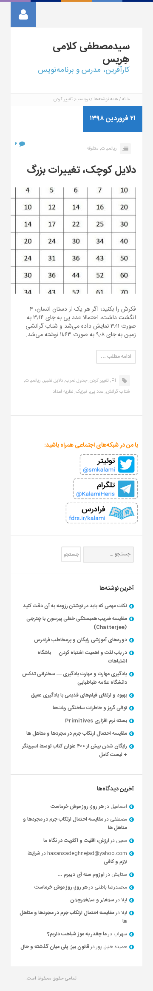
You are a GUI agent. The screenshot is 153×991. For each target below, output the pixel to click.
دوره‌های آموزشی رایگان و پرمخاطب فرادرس (80, 640)
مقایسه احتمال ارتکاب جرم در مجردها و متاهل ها (76, 733)
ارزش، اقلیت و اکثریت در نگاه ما (76, 840)
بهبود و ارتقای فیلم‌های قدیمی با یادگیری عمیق (79, 695)
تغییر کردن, (98, 381)
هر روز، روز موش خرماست (77, 806)
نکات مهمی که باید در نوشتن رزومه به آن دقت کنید (75, 606)
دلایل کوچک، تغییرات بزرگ (81, 170)
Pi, (113, 381)
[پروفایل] (23, 14)
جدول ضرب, (75, 381)
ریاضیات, (108, 149)
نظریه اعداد (63, 392)
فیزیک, (81, 392)
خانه (126, 99)
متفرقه (93, 149)
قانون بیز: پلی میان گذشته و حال (54, 947)
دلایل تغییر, (52, 381)
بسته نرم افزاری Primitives (96, 720)
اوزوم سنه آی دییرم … (81, 874)
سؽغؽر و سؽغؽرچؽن (92, 900)
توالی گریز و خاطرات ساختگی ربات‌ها (90, 708)
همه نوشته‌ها (106, 99)
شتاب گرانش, (117, 392)
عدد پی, (96, 392)
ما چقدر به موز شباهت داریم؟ (77, 934)
